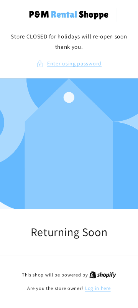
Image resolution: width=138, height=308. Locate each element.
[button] (69, 63)
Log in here (98, 288)
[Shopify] (102, 274)
